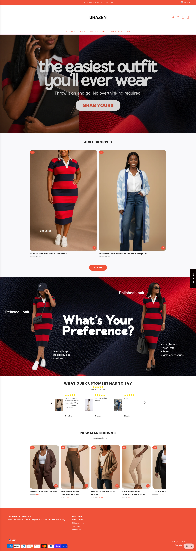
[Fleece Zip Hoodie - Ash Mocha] (105, 467)
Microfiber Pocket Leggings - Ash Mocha (133, 493)
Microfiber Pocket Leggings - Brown (71, 493)
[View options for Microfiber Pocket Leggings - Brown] (86, 486)
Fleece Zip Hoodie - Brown (43, 491)
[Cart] (188, 17)
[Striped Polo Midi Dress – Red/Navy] (63, 200)
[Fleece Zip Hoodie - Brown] (44, 467)
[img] (98, 386)
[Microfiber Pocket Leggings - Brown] (75, 467)
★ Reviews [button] (193, 278)
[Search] (178, 17)
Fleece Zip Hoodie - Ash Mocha (103, 493)
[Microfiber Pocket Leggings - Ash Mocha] (136, 467)
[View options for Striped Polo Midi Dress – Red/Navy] (94, 248)
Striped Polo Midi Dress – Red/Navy (48, 254)
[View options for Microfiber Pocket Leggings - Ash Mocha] (148, 486)
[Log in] (173, 17)
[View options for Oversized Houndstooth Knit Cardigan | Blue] (163, 248)
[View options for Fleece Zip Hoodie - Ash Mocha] (117, 486)
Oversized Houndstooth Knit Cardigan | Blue (123, 254)
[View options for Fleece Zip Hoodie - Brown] (56, 486)
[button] (35, 473)
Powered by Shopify (181, 545)
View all (98, 268)
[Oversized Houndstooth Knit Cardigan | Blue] (132, 200)
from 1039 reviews (98, 390)
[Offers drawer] (183, 17)
